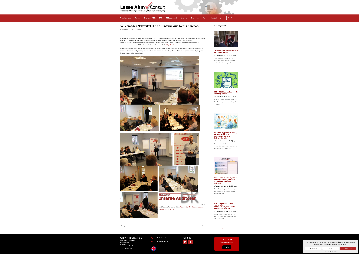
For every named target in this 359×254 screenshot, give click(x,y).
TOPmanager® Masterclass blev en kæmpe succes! (226, 51)
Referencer (195, 18)
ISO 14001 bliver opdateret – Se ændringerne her (226, 93)
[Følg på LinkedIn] (185, 242)
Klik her (227, 247)
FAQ (160, 18)
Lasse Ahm (124, 29)
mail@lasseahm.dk (162, 241)
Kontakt (214, 18)
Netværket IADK (149, 18)
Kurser (137, 18)
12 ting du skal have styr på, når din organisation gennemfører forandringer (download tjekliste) (226, 180)
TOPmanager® (171, 18)
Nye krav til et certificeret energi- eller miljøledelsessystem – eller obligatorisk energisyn (224, 205)
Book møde (232, 18)
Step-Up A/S (170, 45)
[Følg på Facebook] (190, 242)
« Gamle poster (219, 229)
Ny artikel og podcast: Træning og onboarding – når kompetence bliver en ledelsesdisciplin (225, 135)
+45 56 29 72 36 (161, 238)
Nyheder (184, 18)
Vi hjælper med (125, 18)
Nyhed (139, 29)
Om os (204, 18)
